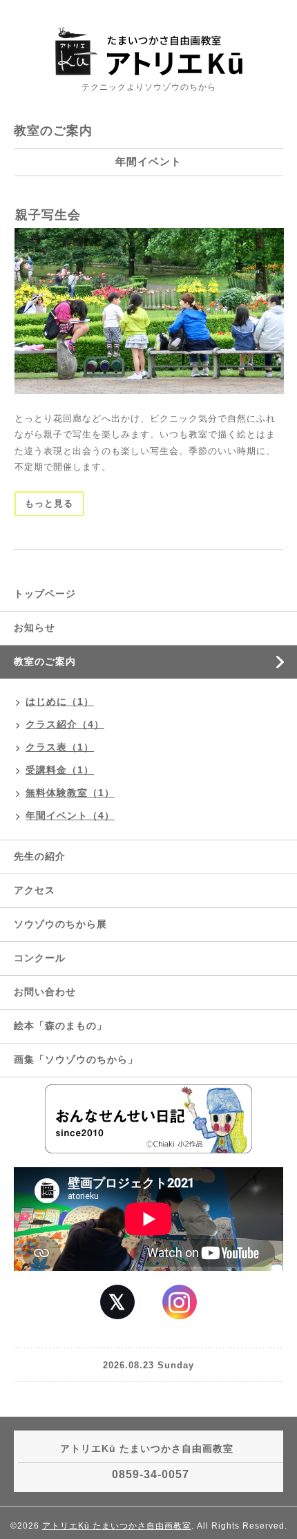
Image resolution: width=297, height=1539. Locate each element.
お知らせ (34, 627)
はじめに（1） (60, 701)
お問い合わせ (45, 991)
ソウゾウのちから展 (60, 923)
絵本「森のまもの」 (60, 1025)
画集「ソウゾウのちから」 (81, 1059)
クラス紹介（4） (65, 724)
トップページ (45, 593)
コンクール (40, 957)
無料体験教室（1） (70, 792)
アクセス (34, 890)
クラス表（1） (60, 747)
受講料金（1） (60, 769)
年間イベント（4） (70, 815)
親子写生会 (48, 215)
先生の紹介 (40, 856)
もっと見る (49, 503)
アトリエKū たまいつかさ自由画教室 (116, 1526)
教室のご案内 (45, 661)
